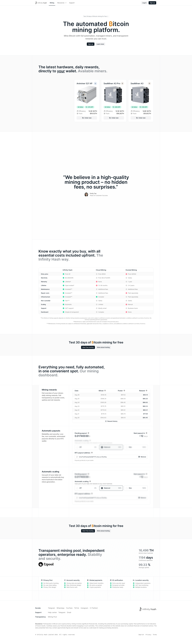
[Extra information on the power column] (124, 390)
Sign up (152, 3)
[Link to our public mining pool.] (46, 564)
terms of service (144, 318)
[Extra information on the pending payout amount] (88, 433)
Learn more (100, 44)
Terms (155, 634)
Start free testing (88, 347)
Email (69, 612)
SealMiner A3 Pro (112, 83)
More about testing (103, 347)
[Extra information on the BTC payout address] (92, 452)
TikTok (76, 608)
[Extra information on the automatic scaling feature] (90, 440)
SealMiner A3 (137, 83)
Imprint (141, 634)
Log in (144, 3)
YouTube (69, 608)
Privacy (148, 634)
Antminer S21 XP (84, 83)
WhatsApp (60, 608)
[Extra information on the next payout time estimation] (146, 433)
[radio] (86, 447)
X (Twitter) (94, 608)
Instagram (84, 608)
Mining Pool (52, 617)
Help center (52, 612)
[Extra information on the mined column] (105, 390)
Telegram (51, 608)
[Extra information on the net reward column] (146, 390)
